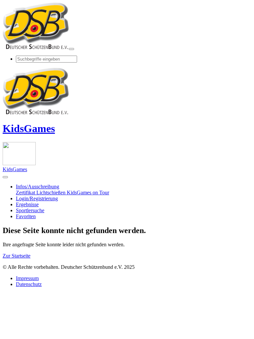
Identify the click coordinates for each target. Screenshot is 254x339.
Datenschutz (29, 284)
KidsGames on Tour (88, 192)
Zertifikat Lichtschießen (41, 192)
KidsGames (29, 128)
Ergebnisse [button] (27, 204)
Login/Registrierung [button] (37, 198)
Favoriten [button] (26, 216)
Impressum (27, 278)
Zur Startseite (16, 256)
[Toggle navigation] (71, 49)
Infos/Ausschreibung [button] (37, 186)
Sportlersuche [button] (30, 210)
